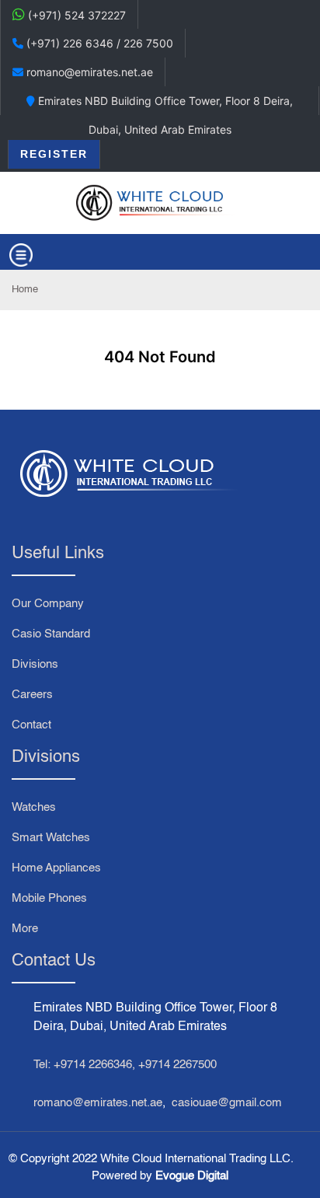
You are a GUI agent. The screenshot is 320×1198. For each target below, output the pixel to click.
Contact (31, 725)
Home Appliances (56, 868)
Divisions (35, 664)
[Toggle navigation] (21, 255)
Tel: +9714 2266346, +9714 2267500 (125, 1065)
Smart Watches (51, 837)
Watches (34, 807)
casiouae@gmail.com (227, 1103)
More (25, 928)
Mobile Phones (49, 898)
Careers (32, 694)
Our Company (48, 603)
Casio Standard (51, 634)
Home (25, 290)
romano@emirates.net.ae (97, 1103)
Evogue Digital (191, 1176)
